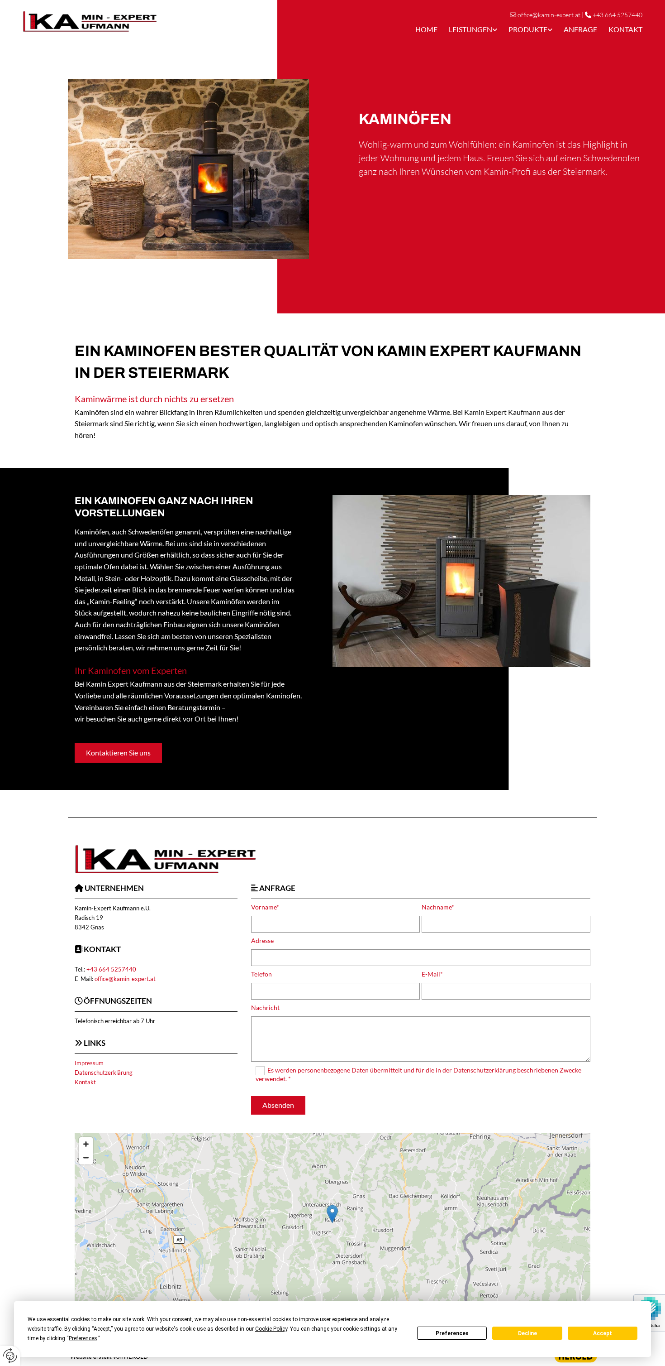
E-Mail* (432, 974)
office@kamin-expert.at (549, 15)
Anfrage (580, 29)
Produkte (527, 29)
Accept (602, 1333)
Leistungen (470, 29)
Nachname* (438, 907)
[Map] (332, 1223)
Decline (527, 1333)
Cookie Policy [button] (271, 1329)
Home (426, 29)
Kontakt (625, 29)
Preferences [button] (83, 1338)
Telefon (261, 974)
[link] (467, 29)
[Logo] (147, 21)
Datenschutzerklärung (104, 1072)
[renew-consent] (10, 1356)
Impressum (89, 1063)
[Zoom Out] (86, 1157)
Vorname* (265, 907)
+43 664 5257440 (617, 15)
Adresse (262, 940)
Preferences (452, 1333)
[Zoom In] (86, 1144)
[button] (118, 753)
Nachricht (265, 1007)
